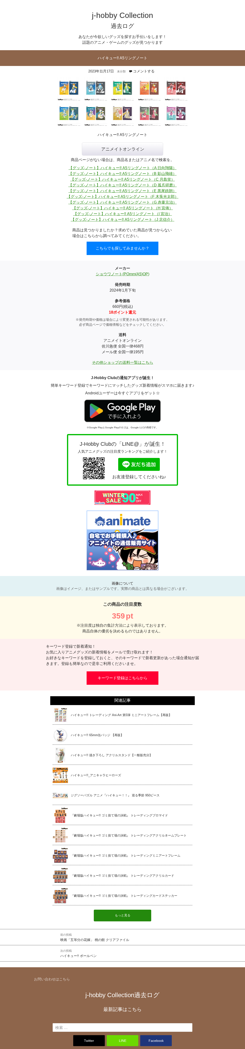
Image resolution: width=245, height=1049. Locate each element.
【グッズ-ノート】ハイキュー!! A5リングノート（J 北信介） (122, 219)
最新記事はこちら (122, 1009)
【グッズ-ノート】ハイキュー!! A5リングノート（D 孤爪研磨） (122, 185)
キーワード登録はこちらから (122, 678)
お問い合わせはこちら (52, 979)
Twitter (89, 1041)
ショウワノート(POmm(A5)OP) (122, 274)
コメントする (144, 71)
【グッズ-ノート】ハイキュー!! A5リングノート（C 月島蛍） (122, 179)
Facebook (156, 1041)
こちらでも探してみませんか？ (122, 248)
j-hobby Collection (122, 995)
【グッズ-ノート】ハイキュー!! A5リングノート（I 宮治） (122, 214)
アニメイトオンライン (122, 149)
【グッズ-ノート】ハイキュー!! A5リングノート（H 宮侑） (122, 208)
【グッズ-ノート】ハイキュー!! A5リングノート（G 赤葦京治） (122, 202)
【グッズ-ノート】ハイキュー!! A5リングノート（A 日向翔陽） (123, 168)
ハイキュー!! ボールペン (78, 953)
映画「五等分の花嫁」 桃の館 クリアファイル (94, 937)
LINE (122, 1041)
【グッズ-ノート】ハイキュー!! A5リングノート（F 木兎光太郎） (122, 197)
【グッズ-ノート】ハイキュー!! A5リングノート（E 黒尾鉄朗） (122, 191)
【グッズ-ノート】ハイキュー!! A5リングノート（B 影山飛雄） (122, 174)
